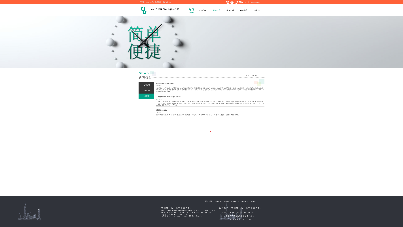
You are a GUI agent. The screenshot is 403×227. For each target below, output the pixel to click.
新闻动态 (216, 10)
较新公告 (254, 76)
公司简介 (203, 10)
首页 (247, 76)
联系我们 (257, 10)
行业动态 (147, 90)
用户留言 (244, 10)
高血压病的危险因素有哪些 (165, 83)
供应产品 (230, 10)
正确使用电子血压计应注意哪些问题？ (168, 97)
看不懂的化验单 (161, 110)
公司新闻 (147, 85)
